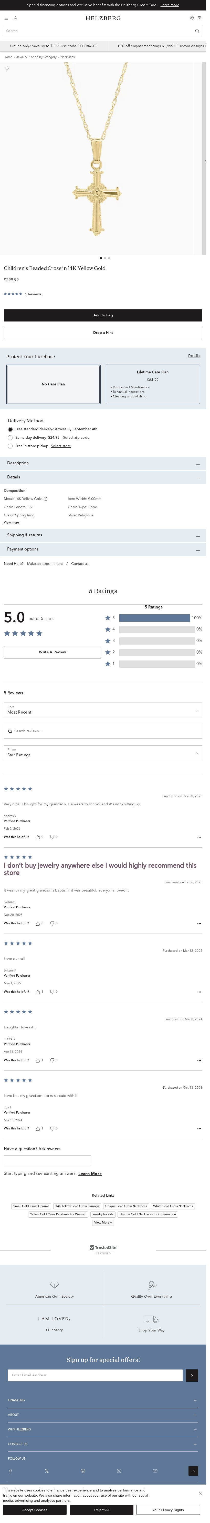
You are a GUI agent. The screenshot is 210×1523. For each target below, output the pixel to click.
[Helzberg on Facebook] (11, 1471)
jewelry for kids (102, 1214)
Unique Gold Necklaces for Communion (148, 1214)
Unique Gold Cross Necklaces (126, 1206)
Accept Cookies (34, 1510)
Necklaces (67, 57)
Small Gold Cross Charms (31, 1206)
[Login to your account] (15, 18)
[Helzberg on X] (47, 1471)
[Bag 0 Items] (199, 18)
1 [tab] (101, 258)
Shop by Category (44, 57)
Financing (16, 1400)
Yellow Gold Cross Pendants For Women (58, 1214)
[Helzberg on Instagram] (119, 1471)
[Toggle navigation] (6, 18)
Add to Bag (103, 315)
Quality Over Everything (151, 1297)
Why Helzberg (19, 1429)
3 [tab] (109, 258)
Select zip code (76, 437)
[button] (45, 499)
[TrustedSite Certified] (103, 1249)
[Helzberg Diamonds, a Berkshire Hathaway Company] (103, 18)
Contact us (79, 564)
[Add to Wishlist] (7, 68)
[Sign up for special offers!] (192, 1375)
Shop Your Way (152, 1330)
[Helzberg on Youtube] (155, 1471)
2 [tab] (105, 258)
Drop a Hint (103, 333)
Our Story (54, 1330)
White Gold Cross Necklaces (173, 1206)
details (194, 356)
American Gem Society (54, 1297)
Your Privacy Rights (168, 1510)
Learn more (170, 5)
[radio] (103, 436)
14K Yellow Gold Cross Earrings (77, 1206)
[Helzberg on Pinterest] (83, 1471)
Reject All (101, 1510)
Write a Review (52, 652)
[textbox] (47, 1160)
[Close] (200, 1494)
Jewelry (21, 57)
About (13, 1415)
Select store (61, 446)
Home (8, 57)
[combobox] (103, 31)
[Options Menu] (199, 837)
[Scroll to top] (193, 1471)
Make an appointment (45, 564)
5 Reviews (33, 294)
